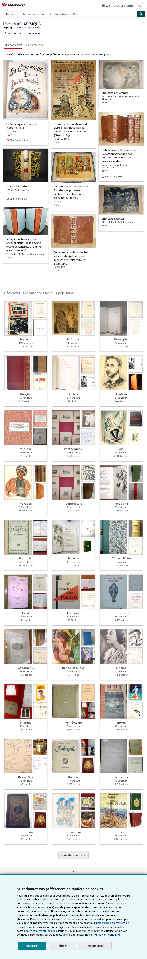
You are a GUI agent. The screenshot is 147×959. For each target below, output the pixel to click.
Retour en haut (73, 874)
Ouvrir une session (124, 5)
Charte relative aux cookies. (41, 930)
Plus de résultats (73, 855)
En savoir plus (101, 54)
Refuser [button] (62, 945)
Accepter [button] (32, 945)
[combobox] (78, 14)
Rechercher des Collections (22, 33)
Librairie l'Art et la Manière (28, 27)
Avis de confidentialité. (106, 934)
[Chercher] (141, 14)
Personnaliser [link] (95, 945)
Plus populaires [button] (13, 44)
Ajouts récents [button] (34, 44)
